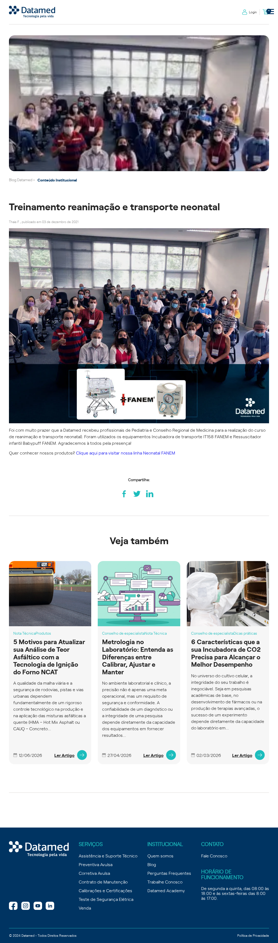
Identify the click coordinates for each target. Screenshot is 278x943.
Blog (151, 864)
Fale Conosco (214, 856)
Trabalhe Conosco (164, 882)
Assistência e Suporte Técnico (108, 856)
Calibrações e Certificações (105, 890)
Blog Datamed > (22, 179)
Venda (85, 908)
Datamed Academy (166, 890)
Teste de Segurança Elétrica (106, 899)
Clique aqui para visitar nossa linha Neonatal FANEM (125, 453)
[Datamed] (39, 849)
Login (253, 12)
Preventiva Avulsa (95, 864)
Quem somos (160, 856)
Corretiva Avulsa (94, 873)
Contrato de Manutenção (103, 882)
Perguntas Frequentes (169, 873)
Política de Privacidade (253, 935)
